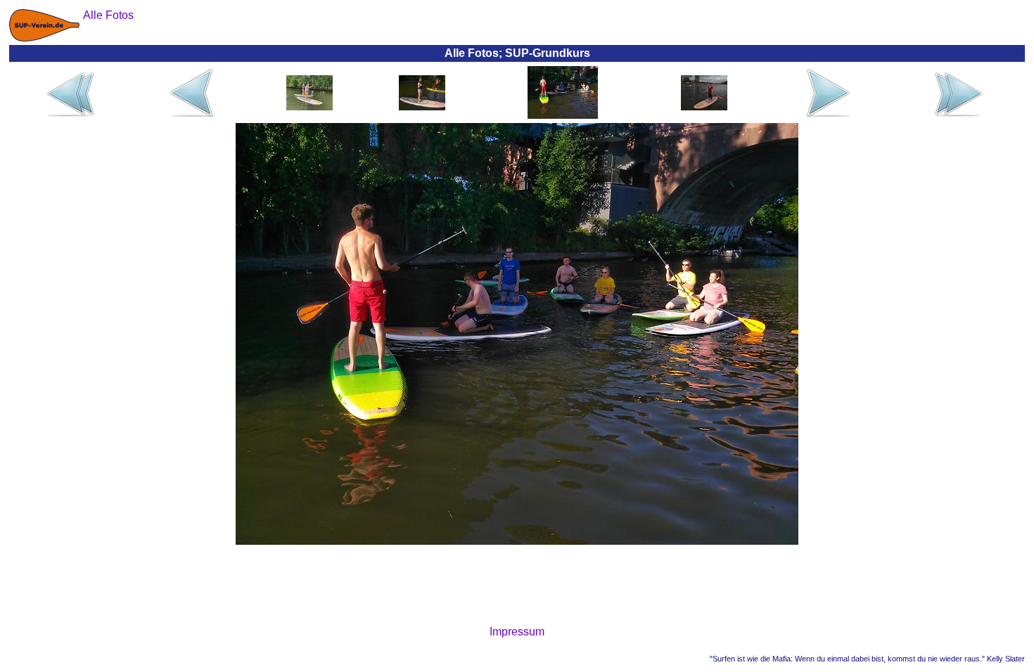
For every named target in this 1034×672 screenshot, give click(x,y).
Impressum (517, 632)
